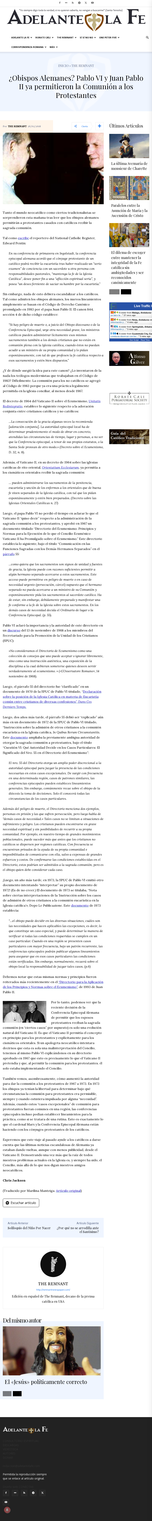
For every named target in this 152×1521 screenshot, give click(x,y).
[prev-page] (7, 1393)
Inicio (63, 66)
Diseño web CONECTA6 (18, 1487)
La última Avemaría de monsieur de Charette (129, 166)
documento (19, 737)
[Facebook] (60, 3)
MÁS (52, 46)
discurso (13, 630)
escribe (23, 238)
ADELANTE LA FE (20, 37)
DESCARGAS (11, 1445)
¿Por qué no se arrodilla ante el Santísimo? (78, 1230)
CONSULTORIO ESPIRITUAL (21, 1441)
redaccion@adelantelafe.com (21, 1466)
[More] (99, 126)
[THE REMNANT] (53, 1264)
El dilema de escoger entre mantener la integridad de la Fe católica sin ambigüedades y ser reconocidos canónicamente (128, 267)
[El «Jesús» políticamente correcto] (52, 1350)
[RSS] (73, 3)
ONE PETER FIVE (108, 37)
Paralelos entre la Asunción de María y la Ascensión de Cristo (129, 210)
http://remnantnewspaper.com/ (53, 1289)
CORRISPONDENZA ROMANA (27, 46)
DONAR (8, 1457)
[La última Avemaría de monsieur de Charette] (129, 146)
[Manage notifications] (7, 1510)
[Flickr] (66, 3)
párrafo (9, 554)
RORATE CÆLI (43, 37)
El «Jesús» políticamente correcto (46, 1381)
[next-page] (17, 1393)
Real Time (145, 340)
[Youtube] (92, 3)
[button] (147, 38)
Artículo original (68, 1191)
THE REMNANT (65, 37)
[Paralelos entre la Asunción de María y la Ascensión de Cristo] (129, 188)
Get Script (134, 340)
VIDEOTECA (10, 1449)
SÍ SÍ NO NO (86, 37)
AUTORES (9, 1453)
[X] (86, 3)
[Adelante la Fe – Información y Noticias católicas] (76, 20)
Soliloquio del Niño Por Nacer (29, 1228)
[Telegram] (79, 3)
